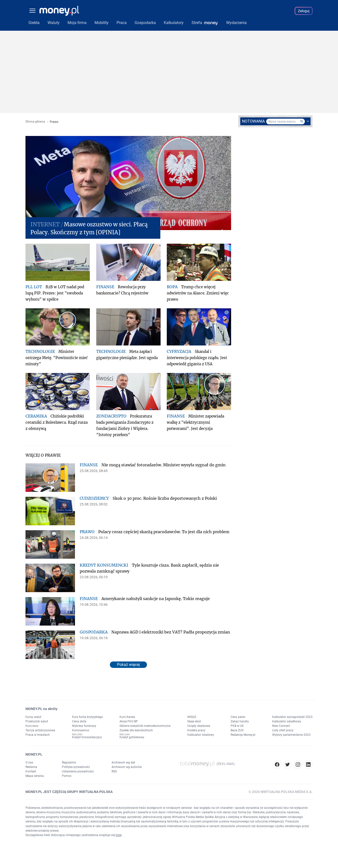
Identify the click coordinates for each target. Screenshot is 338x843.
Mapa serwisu (34, 776)
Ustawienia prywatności (78, 771)
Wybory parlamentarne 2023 (291, 735)
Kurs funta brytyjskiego (87, 717)
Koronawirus (80, 730)
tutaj (119, 835)
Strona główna (35, 121)
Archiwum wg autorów (127, 767)
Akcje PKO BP (129, 721)
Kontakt (30, 771)
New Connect (281, 726)
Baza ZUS (237, 730)
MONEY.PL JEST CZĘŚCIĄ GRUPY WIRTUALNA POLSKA (69, 792)
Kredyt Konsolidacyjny (87, 737)
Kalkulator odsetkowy (286, 721)
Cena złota (79, 721)
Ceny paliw (238, 717)
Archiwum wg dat (123, 762)
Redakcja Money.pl (243, 735)
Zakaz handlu (240, 721)
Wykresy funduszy (84, 726)
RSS (114, 771)
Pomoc (67, 776)
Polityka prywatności (76, 767)
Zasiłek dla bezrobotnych (136, 730)
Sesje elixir (194, 721)
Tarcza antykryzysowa (40, 730)
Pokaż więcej (128, 664)
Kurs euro (31, 726)
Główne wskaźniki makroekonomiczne (145, 726)
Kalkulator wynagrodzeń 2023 (292, 717)
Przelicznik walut (36, 721)
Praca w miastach (37, 735)
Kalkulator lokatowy (200, 735)
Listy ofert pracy (282, 730)
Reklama (31, 767)
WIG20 (191, 717)
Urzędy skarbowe (198, 726)
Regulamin (69, 762)
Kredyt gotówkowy (132, 737)
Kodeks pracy (196, 730)
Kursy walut (33, 717)
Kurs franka (127, 717)
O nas (29, 762)
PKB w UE (237, 726)
